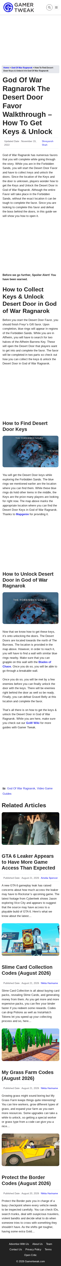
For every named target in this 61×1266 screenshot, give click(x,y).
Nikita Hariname (49, 983)
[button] (49, 7)
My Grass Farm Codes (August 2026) (28, 1075)
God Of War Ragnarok (21, 68)
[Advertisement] (30, 39)
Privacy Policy (33, 1249)
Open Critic (30, 1255)
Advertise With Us (19, 1243)
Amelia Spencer (49, 878)
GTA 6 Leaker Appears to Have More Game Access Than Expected (28, 862)
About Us (37, 1243)
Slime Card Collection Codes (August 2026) (27, 970)
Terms (48, 1249)
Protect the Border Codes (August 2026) (26, 1180)
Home (6, 68)
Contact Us (15, 1249)
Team (49, 1243)
